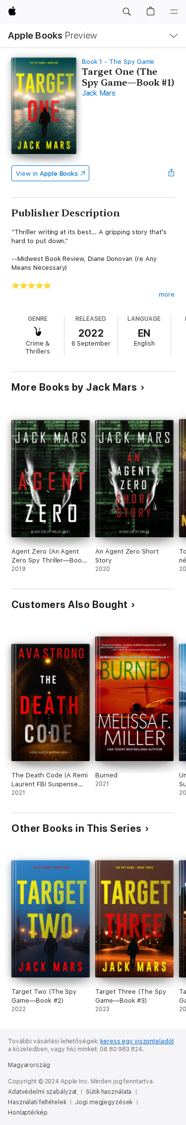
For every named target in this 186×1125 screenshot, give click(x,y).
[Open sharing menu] (171, 173)
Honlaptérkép (28, 1112)
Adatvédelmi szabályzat (42, 1091)
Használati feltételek (37, 1102)
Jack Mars (99, 93)
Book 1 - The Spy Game (118, 61)
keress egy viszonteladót (137, 1041)
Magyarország (29, 1065)
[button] (126, 12)
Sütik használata (108, 1091)
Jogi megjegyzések (103, 1102)
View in (47, 173)
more (167, 294)
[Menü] (174, 12)
